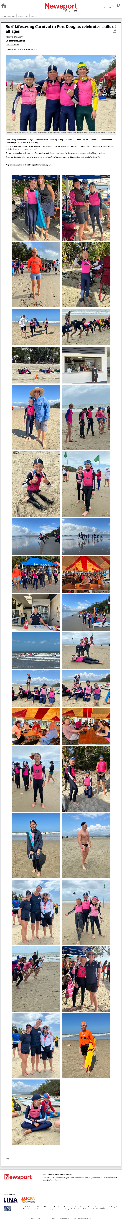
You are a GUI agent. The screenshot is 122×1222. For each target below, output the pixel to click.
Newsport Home (8, 16)
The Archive (23, 16)
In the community (82, 1218)
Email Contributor (12, 44)
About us (35, 1218)
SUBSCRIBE (107, 8)
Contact (35, 16)
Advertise (65, 1218)
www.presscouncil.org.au (62, 1209)
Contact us (50, 1218)
